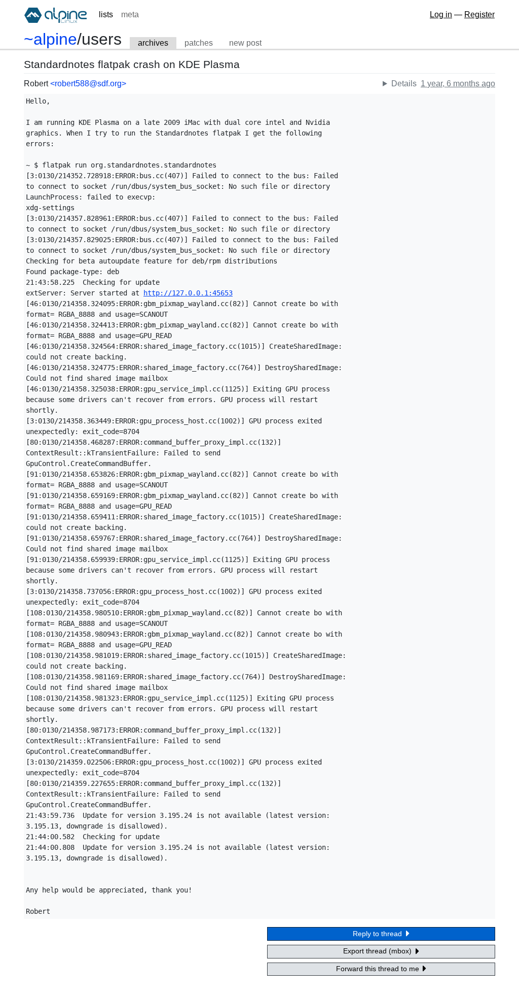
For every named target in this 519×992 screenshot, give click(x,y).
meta (130, 14)
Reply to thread (378, 934)
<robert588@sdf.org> (88, 83)
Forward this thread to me (378, 969)
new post (245, 43)
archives (153, 43)
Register (479, 14)
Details (404, 83)
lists (106, 14)
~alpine (50, 39)
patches (198, 43)
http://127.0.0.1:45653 (188, 293)
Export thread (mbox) (378, 951)
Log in (441, 14)
